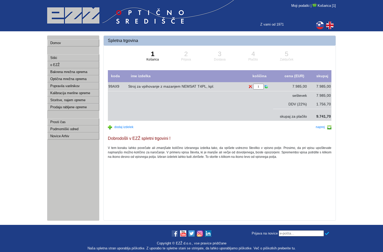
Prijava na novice (265, 233)
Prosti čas (58, 122)
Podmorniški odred (64, 129)
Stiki (53, 58)
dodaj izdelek (122, 127)
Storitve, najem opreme (67, 100)
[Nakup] (314, 6)
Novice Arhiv (59, 136)
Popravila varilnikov (65, 86)
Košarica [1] (327, 6)
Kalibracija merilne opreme (70, 93)
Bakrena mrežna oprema (68, 72)
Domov (55, 43)
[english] (331, 25)
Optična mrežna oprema (68, 79)
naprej (321, 127)
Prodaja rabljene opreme (68, 107)
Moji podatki (300, 6)
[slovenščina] (321, 25)
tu (293, 248)
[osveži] (266, 86)
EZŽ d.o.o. (184, 243)
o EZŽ (55, 65)
